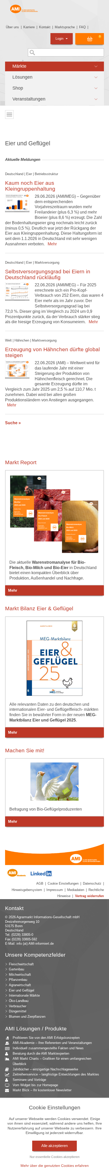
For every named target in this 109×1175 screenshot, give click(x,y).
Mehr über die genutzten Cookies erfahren (55, 1166)
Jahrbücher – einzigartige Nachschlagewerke (45, 1069)
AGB (39, 883)
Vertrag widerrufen (89, 896)
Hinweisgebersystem (27, 890)
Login (60, 38)
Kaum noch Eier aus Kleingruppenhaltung (30, 186)
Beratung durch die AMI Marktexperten (41, 1053)
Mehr (51, 244)
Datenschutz (92, 883)
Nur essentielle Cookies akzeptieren (55, 1157)
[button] (54, 66)
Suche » (13, 423)
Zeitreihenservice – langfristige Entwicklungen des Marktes (56, 1074)
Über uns (12, 27)
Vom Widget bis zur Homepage (35, 1085)
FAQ (82, 27)
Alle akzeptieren (54, 1146)
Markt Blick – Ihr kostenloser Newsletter (42, 1090)
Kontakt (44, 27)
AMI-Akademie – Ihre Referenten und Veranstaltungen (52, 1043)
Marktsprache (65, 27)
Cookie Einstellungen (63, 883)
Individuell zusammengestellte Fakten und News (48, 1048)
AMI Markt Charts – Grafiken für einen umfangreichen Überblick (52, 1061)
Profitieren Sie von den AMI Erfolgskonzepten (46, 1038)
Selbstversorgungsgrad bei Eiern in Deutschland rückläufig (47, 274)
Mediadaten (75, 890)
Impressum (54, 890)
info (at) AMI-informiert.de (35, 943)
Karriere (29, 27)
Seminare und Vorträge (29, 1080)
